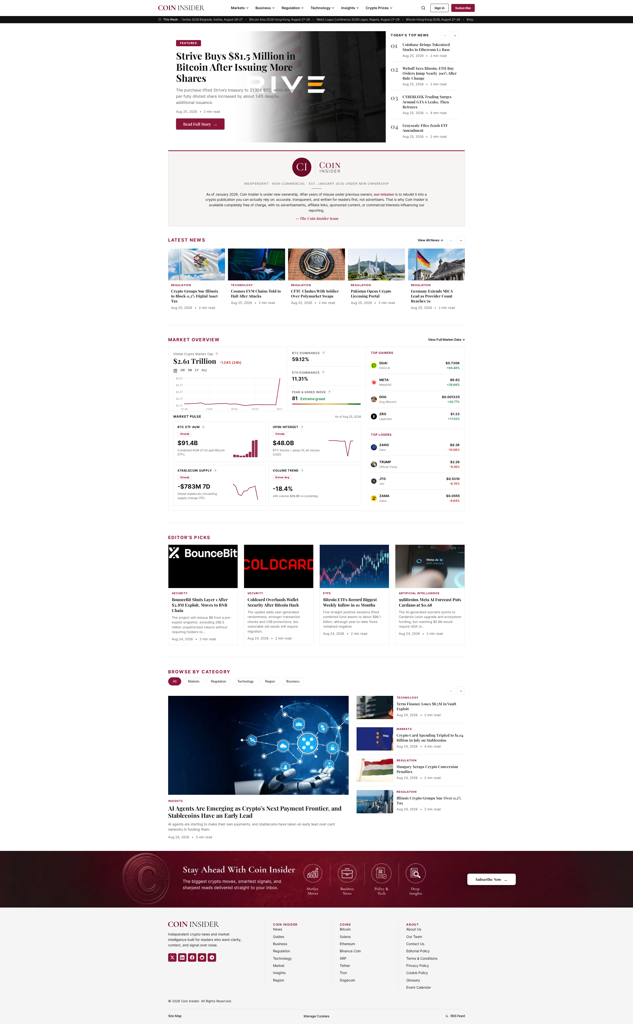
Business (263, 8)
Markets (238, 8)
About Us (413, 929)
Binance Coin (350, 951)
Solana (345, 936)
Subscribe (463, 8)
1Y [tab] (197, 370)
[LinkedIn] (182, 957)
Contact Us (415, 944)
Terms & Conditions (421, 958)
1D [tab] (175, 370)
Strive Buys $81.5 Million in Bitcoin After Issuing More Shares (235, 66)
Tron (343, 973)
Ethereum (347, 944)
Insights (348, 8)
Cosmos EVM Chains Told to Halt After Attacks (256, 293)
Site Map (174, 1016)
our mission (384, 194)
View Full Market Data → (446, 339)
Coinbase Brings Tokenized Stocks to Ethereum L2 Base (426, 47)
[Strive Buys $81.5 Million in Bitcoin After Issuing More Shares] (309, 86)
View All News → (430, 240)
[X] (172, 957)
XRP (343, 958)
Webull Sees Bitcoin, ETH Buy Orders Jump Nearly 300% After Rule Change (430, 73)
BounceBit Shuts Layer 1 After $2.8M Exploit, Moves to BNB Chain (200, 605)
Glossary (413, 980)
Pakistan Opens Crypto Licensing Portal (371, 293)
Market (278, 965)
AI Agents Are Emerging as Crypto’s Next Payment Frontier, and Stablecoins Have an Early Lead (254, 811)
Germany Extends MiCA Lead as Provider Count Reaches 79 (432, 296)
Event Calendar (418, 987)
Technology (321, 8)
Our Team (414, 936)
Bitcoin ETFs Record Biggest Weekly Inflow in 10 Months (350, 602)
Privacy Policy (417, 965)
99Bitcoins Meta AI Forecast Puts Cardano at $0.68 (430, 602)
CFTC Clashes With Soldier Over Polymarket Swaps (315, 293)
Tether (345, 965)
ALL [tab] (204, 370)
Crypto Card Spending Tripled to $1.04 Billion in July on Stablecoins (430, 738)
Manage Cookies (316, 1016)
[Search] (423, 7)
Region (270, 681)
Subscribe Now (491, 879)
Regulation (291, 8)
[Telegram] (212, 957)
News (277, 929)
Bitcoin (345, 929)
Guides (278, 936)
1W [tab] (182, 370)
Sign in (439, 8)
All (175, 681)
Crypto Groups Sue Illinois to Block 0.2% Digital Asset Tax (194, 296)
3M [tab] (190, 370)
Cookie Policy (417, 973)
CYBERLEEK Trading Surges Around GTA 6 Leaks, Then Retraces (427, 101)
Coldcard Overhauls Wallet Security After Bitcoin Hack (273, 602)
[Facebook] (192, 957)
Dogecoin (347, 980)
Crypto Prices (377, 8)
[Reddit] (202, 957)
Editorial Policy (418, 951)
